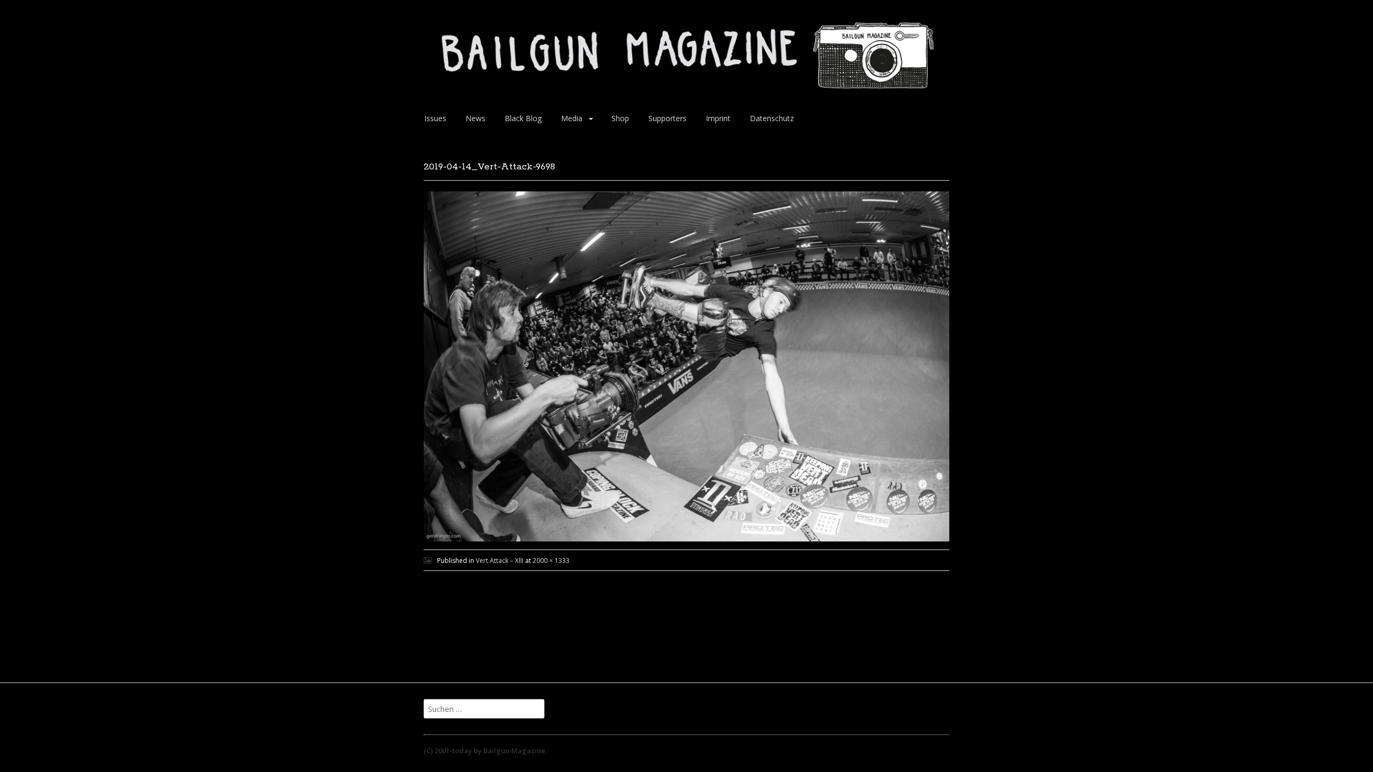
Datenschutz (772, 118)
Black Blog (523, 118)
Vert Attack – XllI (499, 560)
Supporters (667, 118)
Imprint (718, 118)
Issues (435, 118)
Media (571, 118)
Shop (620, 118)
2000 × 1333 (551, 560)
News (475, 118)
